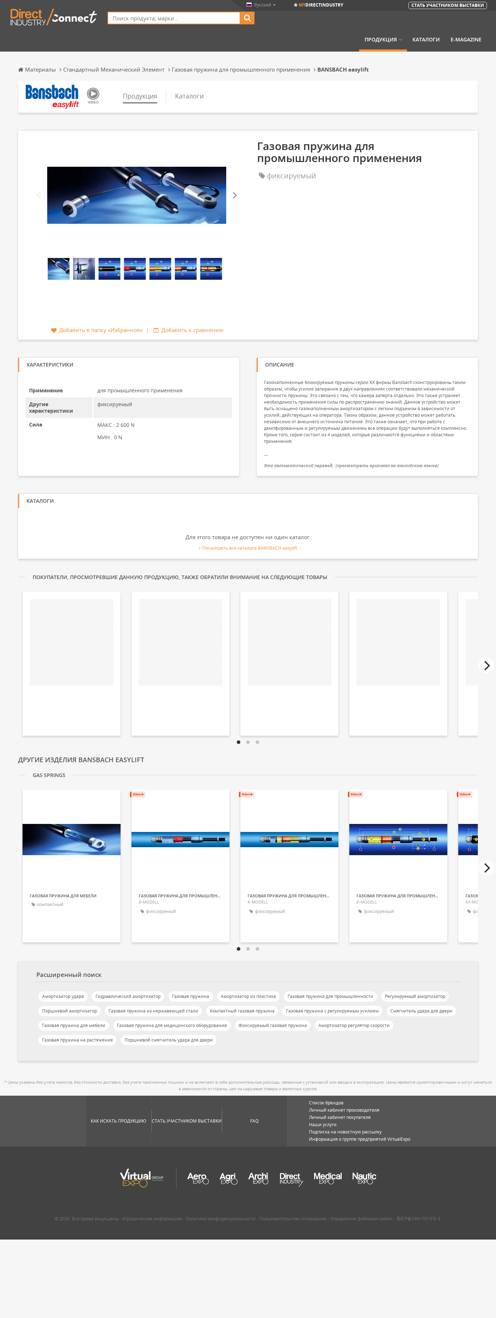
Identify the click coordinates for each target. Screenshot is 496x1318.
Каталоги (426, 39)
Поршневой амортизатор (69, 1011)
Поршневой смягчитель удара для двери (169, 1040)
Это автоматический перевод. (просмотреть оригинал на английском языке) (351, 465)
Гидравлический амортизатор (127, 996)
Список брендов (326, 1103)
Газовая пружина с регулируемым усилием (332, 1011)
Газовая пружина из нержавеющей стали (153, 1011)
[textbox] (173, 18)
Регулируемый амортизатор (415, 996)
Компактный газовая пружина (242, 1011)
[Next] (234, 195)
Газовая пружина (190, 996)
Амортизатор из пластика (248, 996)
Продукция (381, 39)
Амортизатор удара (63, 996)
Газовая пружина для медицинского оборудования (172, 1025)
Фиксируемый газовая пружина (273, 1025)
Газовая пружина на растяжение (77, 1040)
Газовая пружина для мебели (73, 1025)
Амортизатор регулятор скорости (354, 1025)
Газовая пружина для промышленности (330, 996)
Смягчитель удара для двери (421, 1011)
